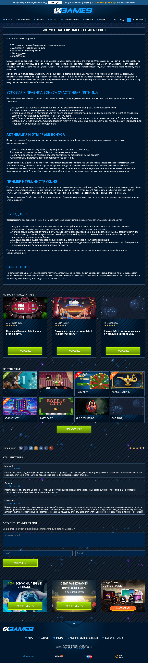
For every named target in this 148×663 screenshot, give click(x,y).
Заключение (19, 56)
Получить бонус (25, 606)
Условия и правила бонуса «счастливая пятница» (38, 45)
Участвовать (123, 608)
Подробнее (25, 351)
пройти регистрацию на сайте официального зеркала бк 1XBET (83, 107)
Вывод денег (19, 53)
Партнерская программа (74, 649)
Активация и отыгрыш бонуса (28, 48)
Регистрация (138, 20)
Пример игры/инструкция (26, 50)
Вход (122, 20)
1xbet (31, 61)
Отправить (20, 563)
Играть (20, 382)
